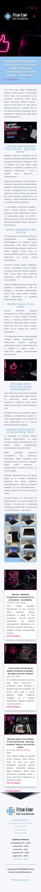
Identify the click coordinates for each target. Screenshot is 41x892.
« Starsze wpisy (12, 791)
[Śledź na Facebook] (27, 8)
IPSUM (24, 869)
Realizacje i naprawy (23, 750)
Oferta (16, 79)
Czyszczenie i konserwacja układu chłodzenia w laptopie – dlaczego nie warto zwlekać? (20, 671)
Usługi (23, 603)
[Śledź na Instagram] (32, 8)
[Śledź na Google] (36, 8)
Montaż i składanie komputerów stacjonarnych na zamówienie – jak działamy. (20, 597)
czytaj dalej (13, 636)
